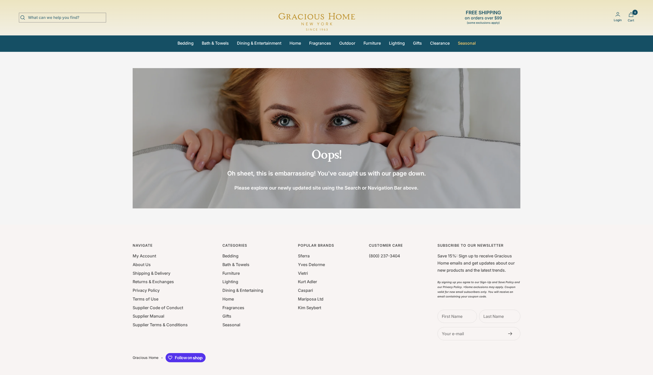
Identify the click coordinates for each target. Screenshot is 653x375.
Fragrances (320, 43)
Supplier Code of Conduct (158, 307)
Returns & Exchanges (153, 281)
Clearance (440, 43)
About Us (142, 264)
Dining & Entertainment (259, 43)
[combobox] (66, 17)
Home (295, 43)
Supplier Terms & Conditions (160, 324)
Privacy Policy (146, 290)
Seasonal (467, 43)
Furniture (372, 43)
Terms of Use (145, 299)
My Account (144, 255)
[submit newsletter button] (511, 333)
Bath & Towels (215, 43)
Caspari (305, 290)
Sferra (304, 255)
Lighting (397, 43)
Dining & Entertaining (242, 290)
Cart (631, 20)
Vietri (303, 273)
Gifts (417, 43)
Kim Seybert (309, 307)
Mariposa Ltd (310, 299)
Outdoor (347, 43)
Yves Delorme (311, 264)
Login (618, 20)
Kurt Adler (307, 281)
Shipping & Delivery (151, 273)
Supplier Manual (148, 316)
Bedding (186, 43)
